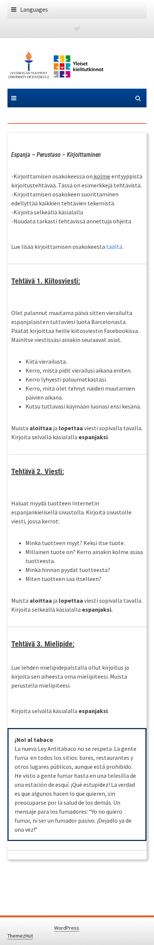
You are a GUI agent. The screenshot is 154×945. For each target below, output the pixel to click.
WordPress (66, 927)
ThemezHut (20, 935)
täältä (114, 246)
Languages (34, 9)
